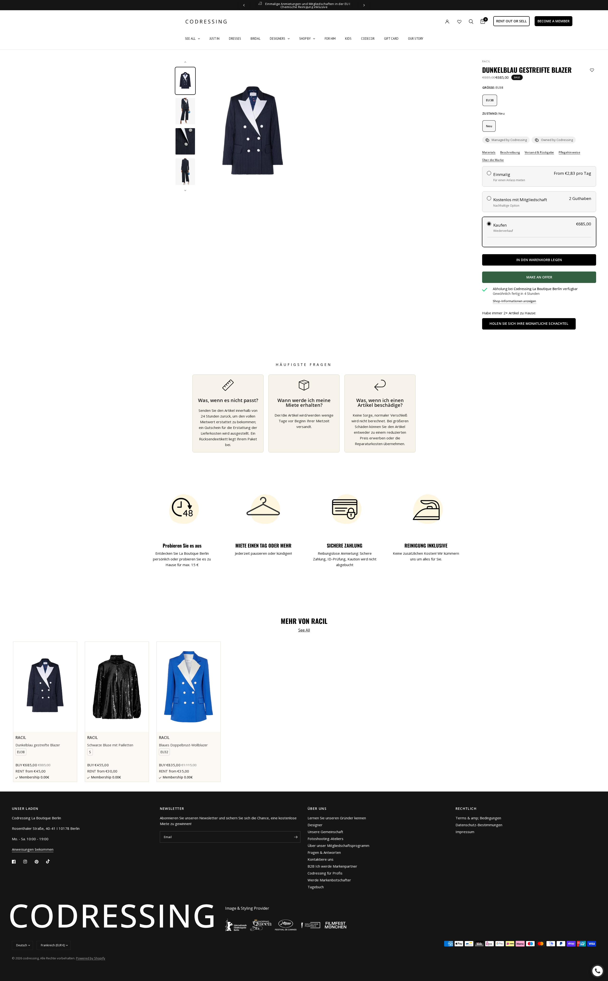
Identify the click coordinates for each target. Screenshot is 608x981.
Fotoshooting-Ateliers (325, 838)
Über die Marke (493, 160)
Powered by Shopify (90, 958)
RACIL (486, 61)
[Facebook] (17, 861)
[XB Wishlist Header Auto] (459, 21)
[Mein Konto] (437, 21)
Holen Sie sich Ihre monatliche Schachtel (528, 323)
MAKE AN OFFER (556, 279)
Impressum (465, 831)
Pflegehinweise (569, 152)
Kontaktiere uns (320, 859)
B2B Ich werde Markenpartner (332, 866)
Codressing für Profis (325, 873)
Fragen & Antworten (324, 852)
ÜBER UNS (317, 808)
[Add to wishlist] (592, 70)
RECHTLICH (466, 808)
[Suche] (471, 21)
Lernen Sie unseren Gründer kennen (337, 818)
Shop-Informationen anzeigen (514, 301)
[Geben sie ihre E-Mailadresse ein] (295, 837)
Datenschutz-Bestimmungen (479, 824)
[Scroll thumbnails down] (185, 190)
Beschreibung (510, 152)
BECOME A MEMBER (553, 21)
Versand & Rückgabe (539, 152)
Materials (488, 152)
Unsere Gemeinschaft (325, 831)
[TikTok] (51, 861)
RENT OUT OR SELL (511, 21)
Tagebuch (316, 886)
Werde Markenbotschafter (329, 880)
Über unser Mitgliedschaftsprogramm (338, 845)
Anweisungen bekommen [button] (32, 849)
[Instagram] (28, 861)
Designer (315, 824)
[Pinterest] (40, 861)
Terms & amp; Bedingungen (478, 818)
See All (304, 630)
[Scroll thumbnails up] (185, 62)
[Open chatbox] (597, 971)
